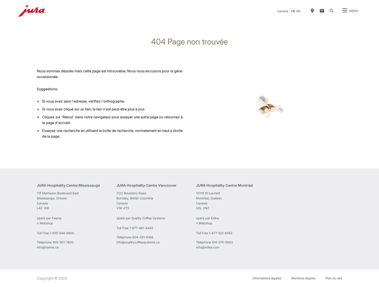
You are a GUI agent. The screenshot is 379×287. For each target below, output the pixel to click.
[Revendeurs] (312, 10)
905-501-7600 (63, 242)
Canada (282, 11)
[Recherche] (331, 10)
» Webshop (45, 223)
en (298, 11)
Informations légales (266, 278)
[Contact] (322, 10)
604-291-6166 (142, 237)
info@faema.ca (48, 247)
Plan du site (333, 278)
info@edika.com (207, 247)
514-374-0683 (222, 242)
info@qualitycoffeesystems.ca (138, 242)
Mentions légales (303, 278)
